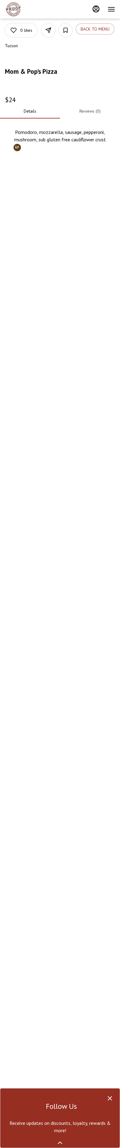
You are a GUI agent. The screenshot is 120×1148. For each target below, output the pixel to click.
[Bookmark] (65, 30)
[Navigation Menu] (111, 9)
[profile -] (96, 9)
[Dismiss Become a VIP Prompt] (109, 1098)
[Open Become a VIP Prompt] (60, 1142)
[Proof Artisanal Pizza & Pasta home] (32, 9)
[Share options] (48, 30)
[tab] (30, 111)
